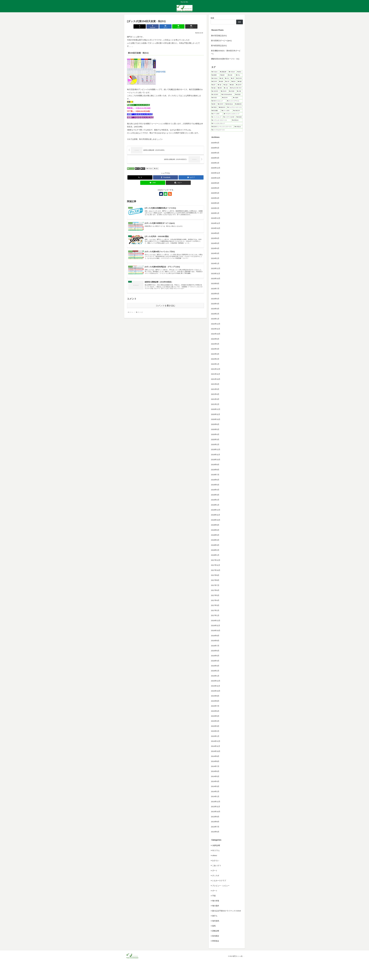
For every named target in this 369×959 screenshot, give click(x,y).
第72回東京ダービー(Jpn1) (221, 41)
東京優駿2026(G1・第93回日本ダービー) (225, 52)
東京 (157, 168)
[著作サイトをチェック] (161, 194)
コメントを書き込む (165, 305)
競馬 (143, 168)
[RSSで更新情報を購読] (170, 194)
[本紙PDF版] (160, 72)
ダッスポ (131, 168)
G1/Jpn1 (150, 168)
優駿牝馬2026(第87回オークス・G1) (225, 59)
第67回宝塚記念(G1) (219, 36)
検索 (212, 18)
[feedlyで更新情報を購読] (165, 194)
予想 (138, 168)
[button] (191, 26)
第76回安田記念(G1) (219, 46)
